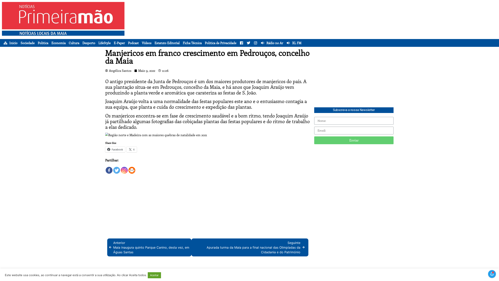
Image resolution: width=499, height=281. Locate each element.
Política (43, 43)
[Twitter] (116, 168)
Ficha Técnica (192, 43)
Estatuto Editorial (167, 43)
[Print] (131, 168)
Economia (58, 43)
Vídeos (146, 43)
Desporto (88, 43)
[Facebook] (109, 168)
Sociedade (28, 43)
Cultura (74, 43)
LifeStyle (104, 43)
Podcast (133, 43)
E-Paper (119, 43)
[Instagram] (124, 168)
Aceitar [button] (154, 275)
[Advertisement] (320, 29)
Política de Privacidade (220, 43)
